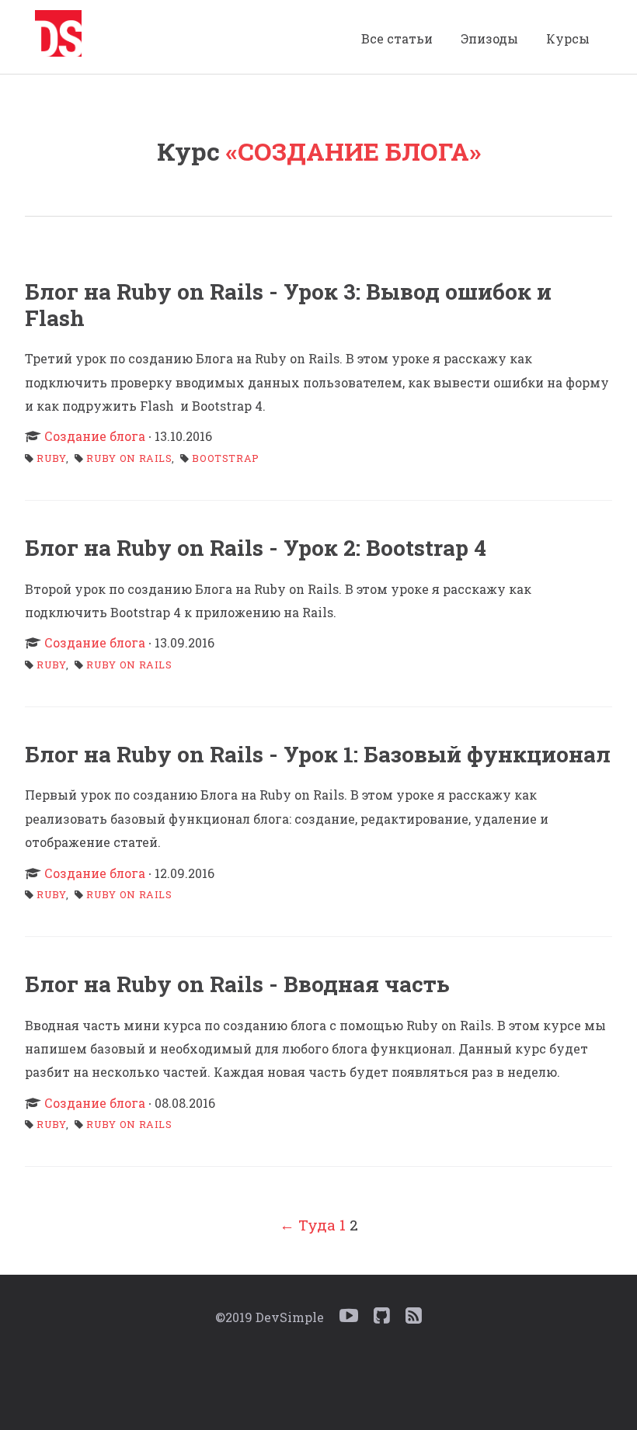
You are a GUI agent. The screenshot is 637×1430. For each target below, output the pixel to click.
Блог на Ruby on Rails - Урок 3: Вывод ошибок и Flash (288, 304)
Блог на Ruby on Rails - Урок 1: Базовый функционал (318, 754)
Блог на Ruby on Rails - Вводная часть (237, 984)
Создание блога (94, 436)
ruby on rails (129, 458)
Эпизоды (489, 38)
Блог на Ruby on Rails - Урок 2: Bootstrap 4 (255, 547)
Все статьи (397, 38)
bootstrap (225, 458)
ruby (52, 458)
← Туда (308, 1224)
